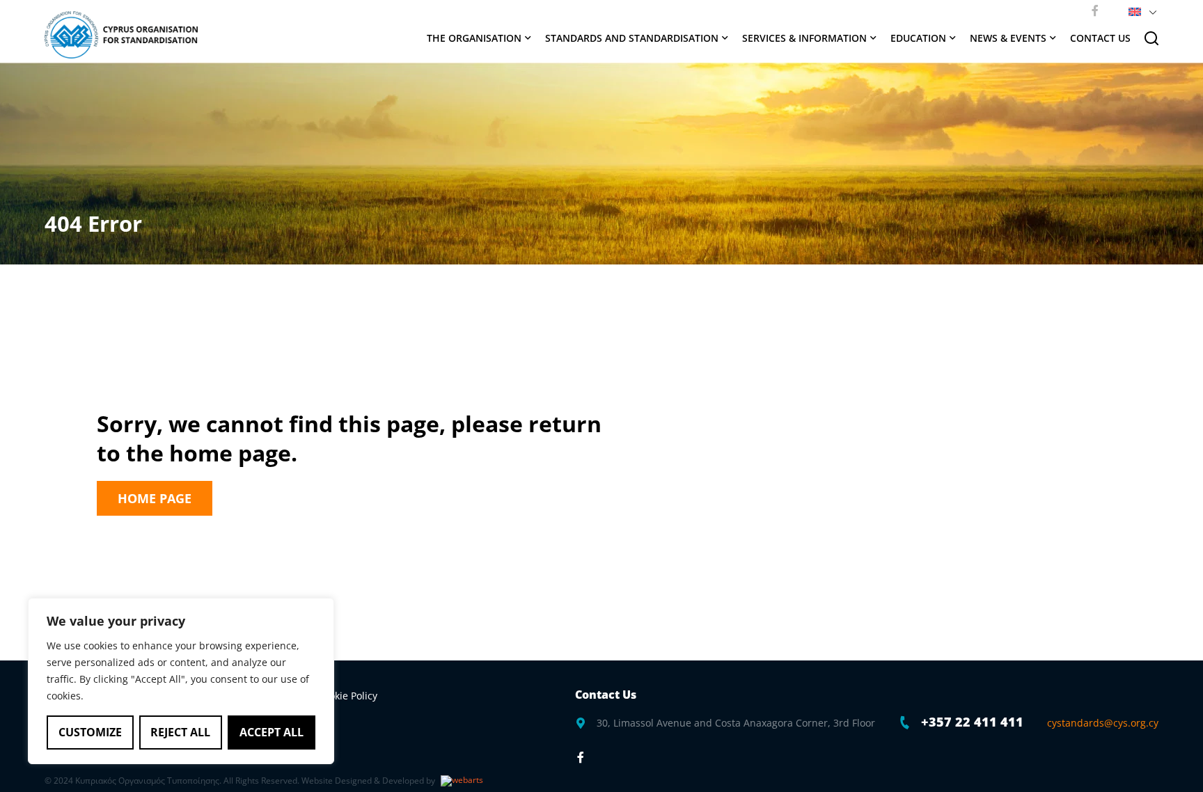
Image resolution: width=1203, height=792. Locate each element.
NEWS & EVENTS (1008, 38)
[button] (1140, 10)
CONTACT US (1100, 38)
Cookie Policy (347, 695)
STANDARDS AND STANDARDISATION (631, 38)
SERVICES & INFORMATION (804, 38)
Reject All (180, 732)
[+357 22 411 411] (905, 722)
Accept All (271, 732)
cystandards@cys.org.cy (1102, 722)
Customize (90, 732)
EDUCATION (918, 38)
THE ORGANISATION (474, 38)
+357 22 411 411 (972, 721)
